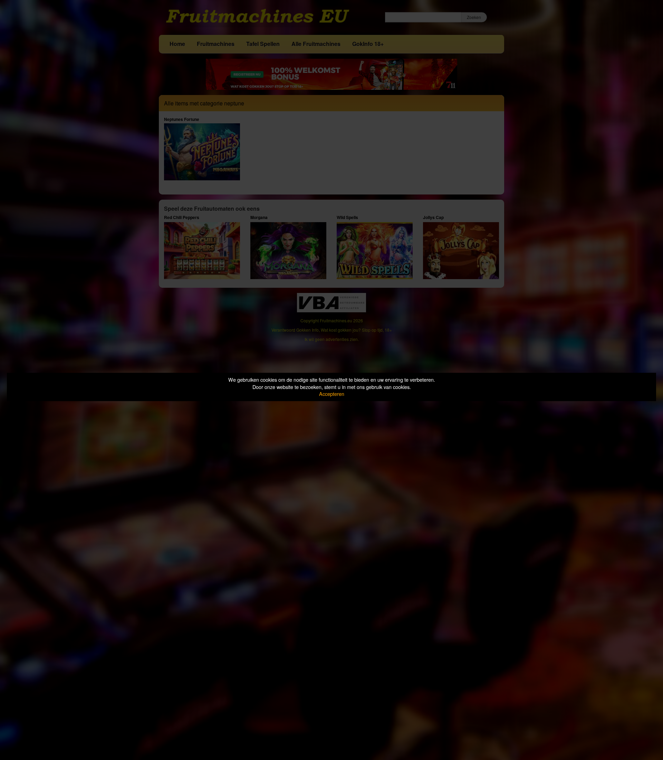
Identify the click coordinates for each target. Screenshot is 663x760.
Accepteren (331, 393)
